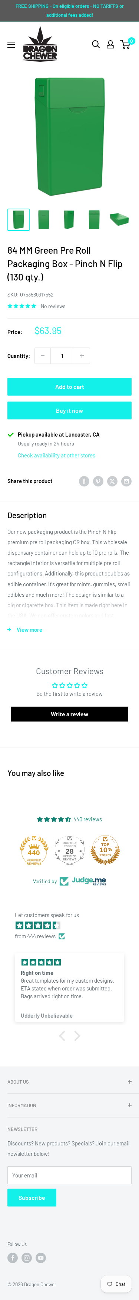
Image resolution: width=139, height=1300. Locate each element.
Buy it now (69, 410)
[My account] (110, 44)
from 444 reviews (35, 936)
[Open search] (96, 44)
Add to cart (69, 386)
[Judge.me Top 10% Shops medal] (105, 850)
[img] (73, 925)
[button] (64, 1036)
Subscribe (32, 1197)
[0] (125, 44)
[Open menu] (11, 45)
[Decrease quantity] (42, 356)
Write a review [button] (70, 713)
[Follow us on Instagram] (26, 1258)
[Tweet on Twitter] (112, 480)
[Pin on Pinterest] (98, 480)
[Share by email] (126, 480)
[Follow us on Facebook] (12, 1258)
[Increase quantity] (82, 356)
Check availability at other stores (56, 455)
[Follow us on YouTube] (41, 1258)
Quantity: (18, 355)
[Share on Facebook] (84, 480)
